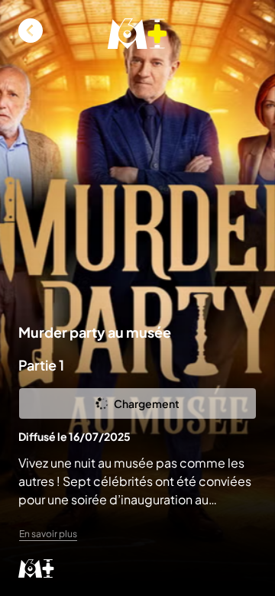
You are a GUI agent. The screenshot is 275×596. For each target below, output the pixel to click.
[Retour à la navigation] (30, 30)
